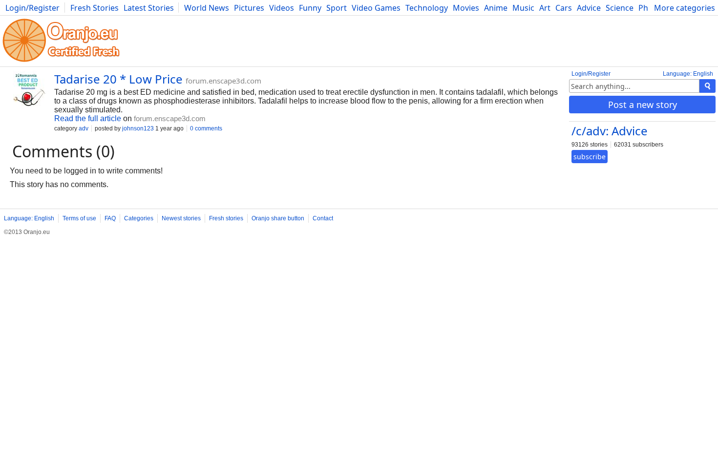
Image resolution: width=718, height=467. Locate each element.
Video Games (376, 7)
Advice (589, 7)
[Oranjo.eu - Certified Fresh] (61, 62)
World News (206, 7)
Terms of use (79, 218)
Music (523, 7)
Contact (323, 218)
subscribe (589, 156)
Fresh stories (226, 218)
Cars (563, 7)
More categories (684, 7)
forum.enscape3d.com (223, 80)
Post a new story (642, 104)
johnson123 (138, 128)
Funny (310, 7)
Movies (466, 7)
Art (544, 7)
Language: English (688, 73)
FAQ (110, 218)
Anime (495, 7)
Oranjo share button (278, 218)
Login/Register (32, 7)
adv (83, 128)
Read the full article (87, 118)
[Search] (707, 86)
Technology (426, 7)
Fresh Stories (94, 7)
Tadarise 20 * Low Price (118, 79)
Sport (336, 7)
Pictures (249, 7)
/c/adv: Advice (609, 131)
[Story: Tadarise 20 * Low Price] (27, 94)
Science (620, 7)
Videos (281, 7)
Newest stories (181, 218)
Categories (138, 218)
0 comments (206, 128)
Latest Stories (149, 7)
